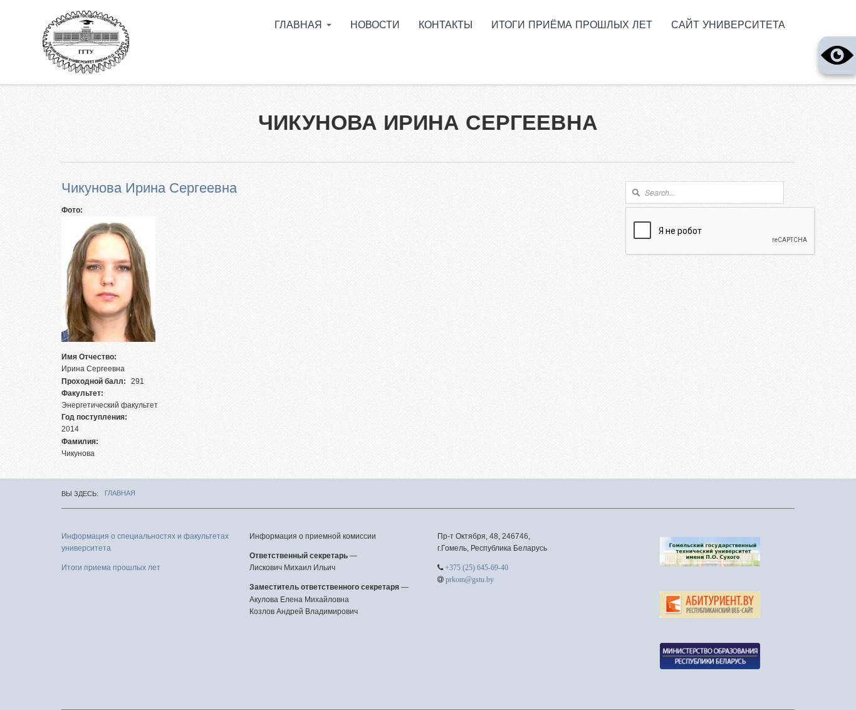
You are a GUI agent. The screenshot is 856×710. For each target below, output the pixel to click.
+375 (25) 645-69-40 (476, 567)
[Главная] (86, 42)
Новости (375, 25)
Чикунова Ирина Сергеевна (149, 188)
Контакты (445, 25)
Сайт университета (728, 25)
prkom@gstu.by (470, 579)
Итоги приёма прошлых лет (571, 25)
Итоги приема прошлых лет (110, 567)
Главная (299, 25)
